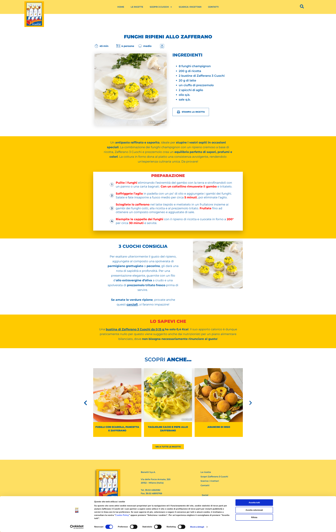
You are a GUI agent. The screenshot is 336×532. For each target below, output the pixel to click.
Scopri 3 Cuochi (159, 7)
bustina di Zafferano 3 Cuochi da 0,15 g (135, 329)
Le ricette (137, 7)
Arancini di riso (218, 427)
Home (120, 7)
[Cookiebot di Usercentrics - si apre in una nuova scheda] (76, 527)
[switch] (133, 527)
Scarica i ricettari (190, 7)
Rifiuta (254, 517)
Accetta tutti (254, 502)
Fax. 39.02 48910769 (151, 493)
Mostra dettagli (197, 527)
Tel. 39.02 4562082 (150, 490)
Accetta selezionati (254, 510)
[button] (85, 403)
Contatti (213, 7)
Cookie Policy (122, 515)
